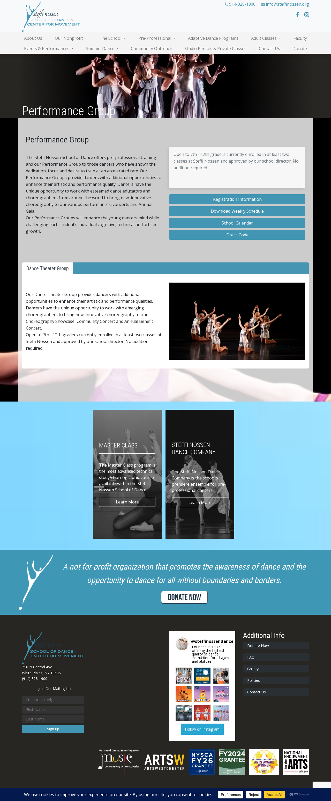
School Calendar (237, 223)
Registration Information (237, 199)
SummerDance (100, 48)
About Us (33, 38)
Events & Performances (47, 48)
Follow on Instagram (202, 729)
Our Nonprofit (69, 38)
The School (111, 38)
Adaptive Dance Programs (213, 38)
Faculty (300, 38)
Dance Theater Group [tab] (47, 268)
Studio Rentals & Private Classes (215, 48)
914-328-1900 (242, 4)
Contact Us (269, 48)
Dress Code (237, 235)
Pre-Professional (155, 38)
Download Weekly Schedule (237, 211)
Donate (299, 48)
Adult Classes (264, 38)
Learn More (127, 502)
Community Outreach (151, 48)
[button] (184, 676)
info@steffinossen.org (287, 4)
